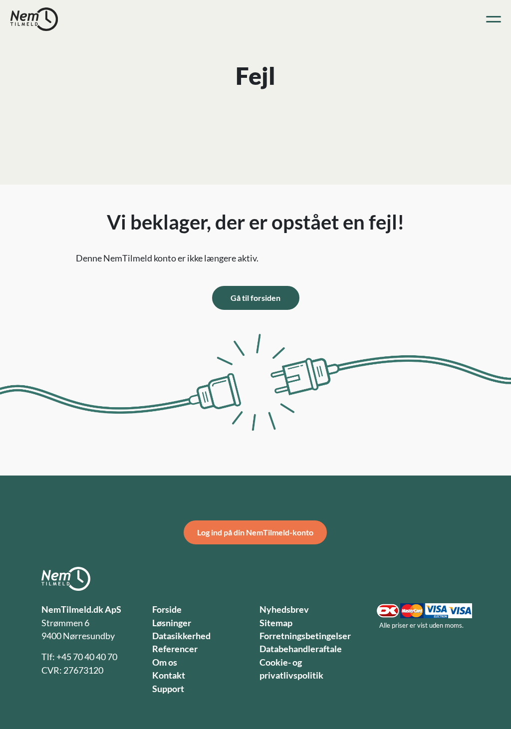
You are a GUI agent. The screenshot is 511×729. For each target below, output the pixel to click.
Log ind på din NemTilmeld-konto (255, 532)
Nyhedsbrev (284, 609)
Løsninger (171, 623)
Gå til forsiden (255, 297)
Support (168, 689)
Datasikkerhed (181, 636)
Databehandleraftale (300, 649)
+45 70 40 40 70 (86, 657)
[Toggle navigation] (493, 19)
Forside (167, 609)
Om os (164, 662)
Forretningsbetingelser (305, 636)
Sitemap (275, 623)
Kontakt (168, 675)
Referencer (175, 649)
